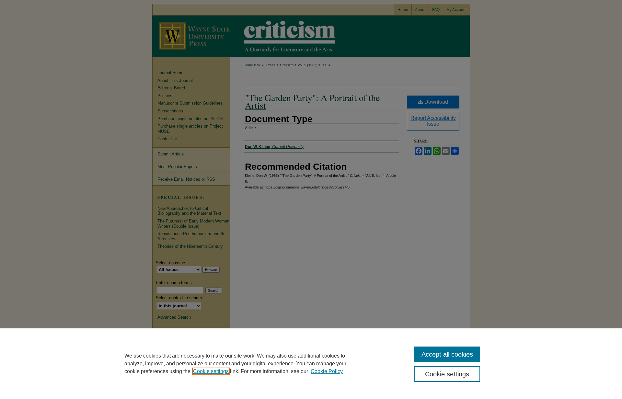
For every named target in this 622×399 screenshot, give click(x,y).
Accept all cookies (447, 354)
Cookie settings (211, 371)
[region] (311, 363)
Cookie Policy (327, 371)
